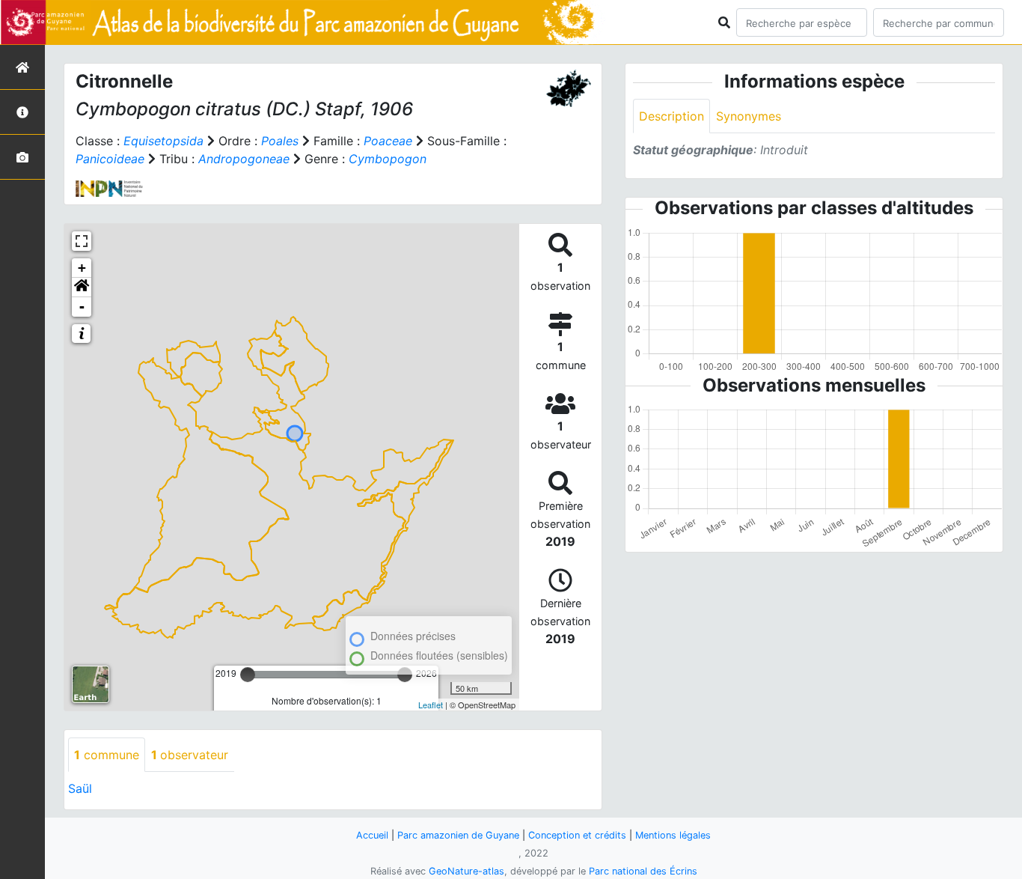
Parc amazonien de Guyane (458, 835)
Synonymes (748, 116)
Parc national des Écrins (643, 871)
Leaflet (430, 705)
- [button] (82, 306)
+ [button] (82, 268)
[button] (81, 287)
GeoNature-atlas (466, 871)
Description (671, 116)
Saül (80, 788)
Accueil (372, 835)
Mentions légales (673, 835)
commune (106, 754)
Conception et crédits (577, 835)
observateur (189, 754)
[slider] (247, 674)
